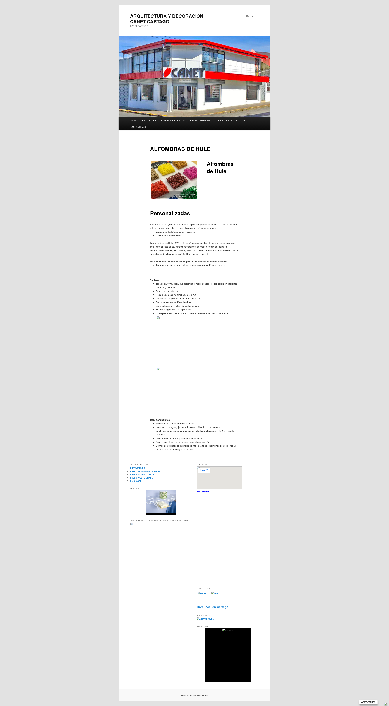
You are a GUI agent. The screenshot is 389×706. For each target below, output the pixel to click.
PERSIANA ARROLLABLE (142, 474)
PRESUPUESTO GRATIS (141, 477)
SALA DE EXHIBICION (199, 120)
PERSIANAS (136, 480)
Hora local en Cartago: (213, 607)
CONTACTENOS (138, 126)
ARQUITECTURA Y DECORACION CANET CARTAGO (166, 19)
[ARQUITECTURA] (205, 618)
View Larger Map (203, 492)
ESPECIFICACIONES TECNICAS (230, 120)
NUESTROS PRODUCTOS (173, 120)
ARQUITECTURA (148, 120)
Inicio (133, 120)
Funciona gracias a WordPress (194, 695)
